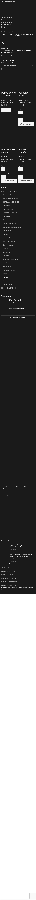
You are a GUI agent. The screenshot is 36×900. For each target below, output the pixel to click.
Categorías (5, 48)
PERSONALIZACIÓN (8, 288)
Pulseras (6, 277)
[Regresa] (3, 39)
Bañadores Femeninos (10, 195)
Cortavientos (7, 230)
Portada (3, 54)
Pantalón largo (7, 266)
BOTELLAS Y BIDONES (11, 202)
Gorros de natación (9, 241)
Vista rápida (3, 89)
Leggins (5, 248)
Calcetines (6, 205)
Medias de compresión (10, 259)
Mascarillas (6, 256)
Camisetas (6, 216)
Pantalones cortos (9, 270)
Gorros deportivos (8, 245)
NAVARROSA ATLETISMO (18, 318)
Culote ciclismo (8, 238)
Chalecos (6, 220)
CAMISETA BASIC (15, 300)
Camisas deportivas (9, 209)
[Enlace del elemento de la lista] (18, 491)
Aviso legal (5, 568)
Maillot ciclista (7, 252)
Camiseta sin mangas (10, 213)
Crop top (5, 234)
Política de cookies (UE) (9, 585)
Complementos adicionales (12, 227)
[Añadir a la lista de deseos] (8, 89)
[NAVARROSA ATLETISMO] (4, 320)
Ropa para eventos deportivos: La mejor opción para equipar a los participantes (21, 557)
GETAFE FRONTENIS (16, 309)
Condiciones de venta (8, 578)
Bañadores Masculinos (10, 198)
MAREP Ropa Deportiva (9, 191)
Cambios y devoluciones (9, 582)
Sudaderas (6, 281)
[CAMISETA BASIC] (4, 302)
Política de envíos (7, 575)
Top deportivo (7, 284)
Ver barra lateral (8, 60)
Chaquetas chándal (9, 223)
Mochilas (6, 263)
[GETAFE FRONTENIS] (4, 311)
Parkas (5, 273)
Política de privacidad (8, 571)
